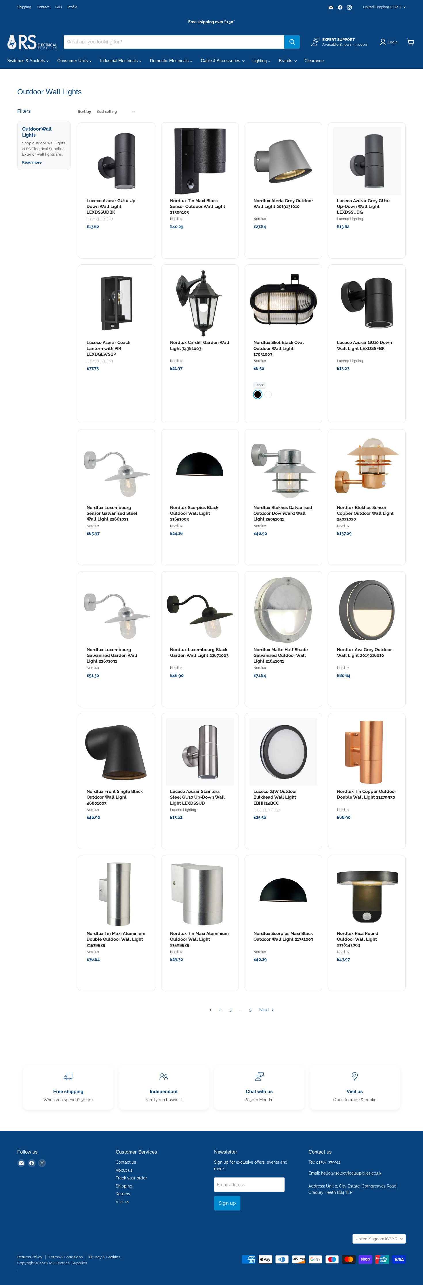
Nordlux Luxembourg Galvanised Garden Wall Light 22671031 (112, 655)
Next (264, 1009)
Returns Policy (29, 1257)
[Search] (292, 42)
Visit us (122, 1202)
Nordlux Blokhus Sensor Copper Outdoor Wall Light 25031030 (365, 513)
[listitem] (258, 394)
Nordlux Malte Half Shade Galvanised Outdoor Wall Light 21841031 (281, 655)
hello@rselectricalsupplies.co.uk (351, 1173)
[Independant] (164, 1087)
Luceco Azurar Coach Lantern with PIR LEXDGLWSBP (108, 348)
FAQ (58, 7)
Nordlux (176, 219)
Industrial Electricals (119, 60)
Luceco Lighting (100, 219)
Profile (72, 7)
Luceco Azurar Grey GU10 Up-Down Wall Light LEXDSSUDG (363, 206)
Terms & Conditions (66, 1257)
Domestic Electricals (170, 60)
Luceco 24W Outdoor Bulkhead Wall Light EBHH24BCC (275, 797)
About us (124, 1170)
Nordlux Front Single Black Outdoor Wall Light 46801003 (115, 797)
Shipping (24, 7)
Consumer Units (73, 60)
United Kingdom (382, 7)
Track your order (131, 1178)
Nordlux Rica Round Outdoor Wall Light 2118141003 (357, 939)
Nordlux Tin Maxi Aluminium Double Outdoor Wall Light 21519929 (116, 939)
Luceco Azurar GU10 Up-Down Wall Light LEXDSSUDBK (112, 206)
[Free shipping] (68, 1087)
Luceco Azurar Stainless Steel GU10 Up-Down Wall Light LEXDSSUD (197, 797)
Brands (286, 60)
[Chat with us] (259, 1087)
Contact (43, 7)
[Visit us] (355, 1087)
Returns (123, 1194)
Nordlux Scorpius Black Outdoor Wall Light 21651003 (194, 513)
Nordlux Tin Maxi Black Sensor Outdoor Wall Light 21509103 (197, 206)
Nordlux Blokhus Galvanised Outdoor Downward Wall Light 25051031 (283, 513)
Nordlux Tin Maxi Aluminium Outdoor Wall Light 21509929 (199, 939)
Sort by (84, 111)
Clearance (314, 60)
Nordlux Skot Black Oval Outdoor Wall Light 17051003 (279, 348)
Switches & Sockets (26, 60)
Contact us (126, 1162)
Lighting (260, 60)
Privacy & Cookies (104, 1257)
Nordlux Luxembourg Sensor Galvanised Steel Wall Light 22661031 (112, 513)
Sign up (227, 1203)
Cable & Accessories (221, 60)
